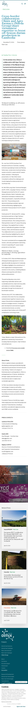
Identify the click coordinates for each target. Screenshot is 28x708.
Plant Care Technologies (7, 678)
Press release (21, 42)
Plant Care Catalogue (6, 652)
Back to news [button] (6, 9)
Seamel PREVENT (8, 529)
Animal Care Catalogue (7, 648)
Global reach (4, 665)
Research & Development (7, 674)
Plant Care (5, 44)
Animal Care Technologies (7, 676)
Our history (4, 661)
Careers (3, 668)
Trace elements (5, 681)
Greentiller (6, 572)
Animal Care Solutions (6, 646)
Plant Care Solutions (6, 650)
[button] (25, 3)
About (3, 659)
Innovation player (5, 663)
